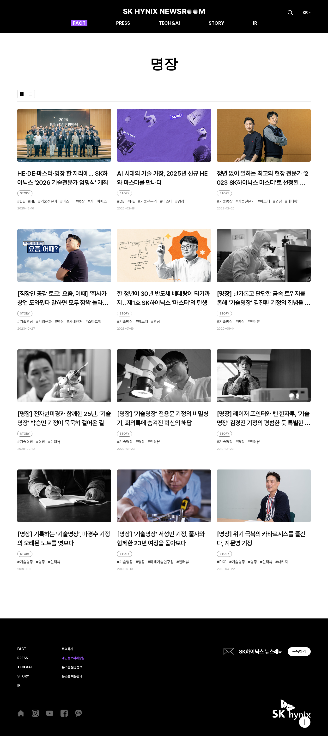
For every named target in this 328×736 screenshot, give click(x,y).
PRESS (123, 23)
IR (255, 23)
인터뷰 (255, 322)
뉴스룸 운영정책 (72, 667)
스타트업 (94, 322)
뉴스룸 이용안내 (72, 676)
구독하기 (299, 651)
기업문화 (45, 322)
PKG (222, 562)
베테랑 (292, 201)
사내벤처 (76, 322)
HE (32, 202)
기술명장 (226, 201)
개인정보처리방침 (73, 658)
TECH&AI (169, 23)
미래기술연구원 (162, 562)
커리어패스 (98, 202)
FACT (79, 23)
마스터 (68, 202)
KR (305, 12)
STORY (216, 23)
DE (22, 202)
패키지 (283, 562)
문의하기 (67, 649)
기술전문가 (49, 202)
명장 (81, 202)
